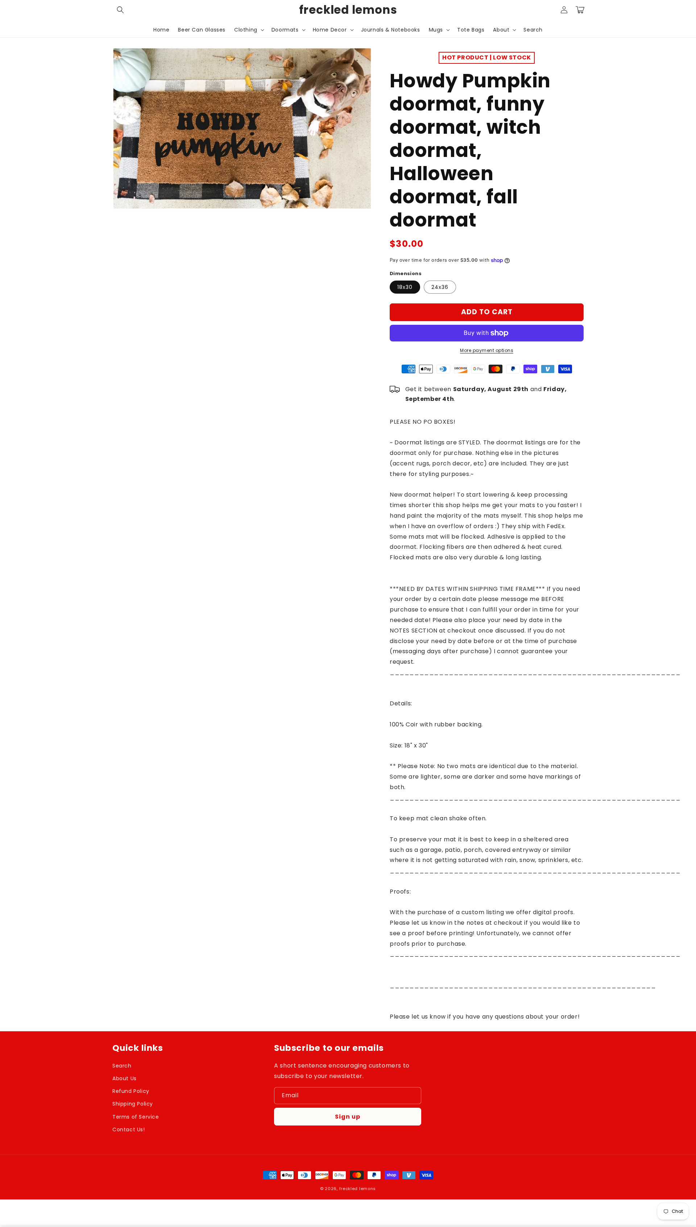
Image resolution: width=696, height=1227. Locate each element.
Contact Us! (128, 1129)
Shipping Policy (132, 1103)
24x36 (439, 287)
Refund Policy (130, 1091)
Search (122, 1065)
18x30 (405, 287)
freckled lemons (357, 1188)
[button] (120, 10)
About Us (124, 1078)
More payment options (486, 350)
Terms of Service (135, 1116)
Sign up (347, 1116)
